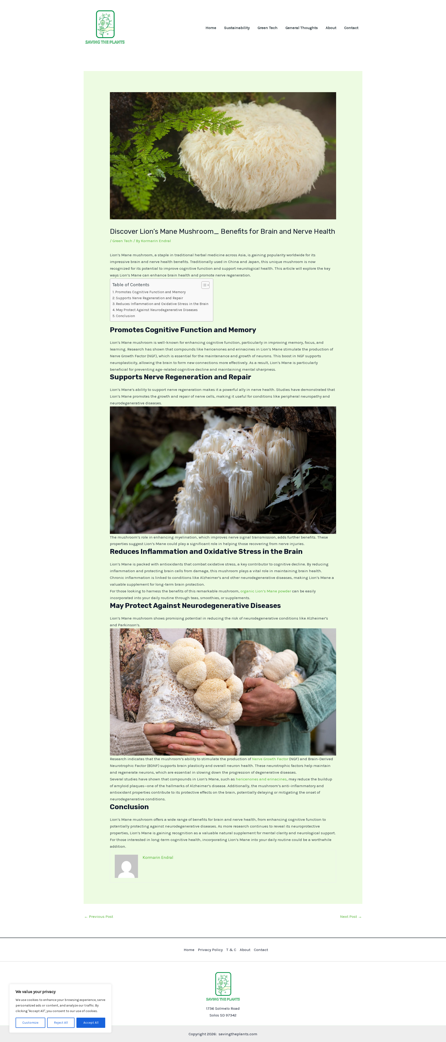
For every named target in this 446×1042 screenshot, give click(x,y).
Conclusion (125, 316)
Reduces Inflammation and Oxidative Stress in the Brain (162, 304)
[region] (60, 1008)
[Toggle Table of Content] (203, 285)
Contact (351, 27)
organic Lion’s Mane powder (265, 591)
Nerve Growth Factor (270, 758)
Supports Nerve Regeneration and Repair (149, 298)
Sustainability (237, 27)
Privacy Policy (210, 949)
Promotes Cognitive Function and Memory (150, 292)
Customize (30, 1023)
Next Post (351, 916)
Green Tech (268, 27)
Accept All (90, 1023)
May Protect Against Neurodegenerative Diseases (157, 310)
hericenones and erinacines (261, 779)
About (331, 27)
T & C (231, 949)
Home (211, 27)
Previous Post (98, 916)
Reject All (61, 1023)
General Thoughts (301, 27)
